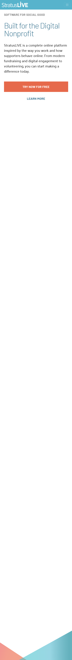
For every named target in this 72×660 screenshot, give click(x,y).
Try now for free (36, 87)
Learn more (36, 98)
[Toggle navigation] (67, 5)
